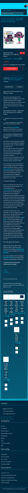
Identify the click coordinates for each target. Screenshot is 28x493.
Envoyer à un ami (18, 58)
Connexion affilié (5, 464)
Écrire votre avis (7, 58)
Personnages (19, 18)
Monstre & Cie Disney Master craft (22, 306)
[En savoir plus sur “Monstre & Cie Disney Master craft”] (22, 318)
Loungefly (18, 249)
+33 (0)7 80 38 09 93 (8, 411)
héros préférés (7, 169)
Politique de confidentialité (7, 477)
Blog (2, 445)
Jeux (2, 440)
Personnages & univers (6, 433)
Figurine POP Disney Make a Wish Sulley (11, 307)
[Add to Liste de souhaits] (20, 58)
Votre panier (4, 454)
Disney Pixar (13, 78)
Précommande (4, 431)
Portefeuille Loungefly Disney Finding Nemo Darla (6, 371)
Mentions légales (5, 482)
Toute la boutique (5, 443)
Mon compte (4, 459)
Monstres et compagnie (7, 20)
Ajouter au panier (11, 68)
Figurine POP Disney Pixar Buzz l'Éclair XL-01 (6, 307)
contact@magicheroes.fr (9, 413)
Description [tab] (9, 87)
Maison (2, 438)
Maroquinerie (4, 436)
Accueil (3, 18)
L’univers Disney (7, 190)
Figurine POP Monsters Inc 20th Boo (16, 306)
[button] (6, 321)
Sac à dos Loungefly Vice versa (17, 337)
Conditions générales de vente (8, 475)
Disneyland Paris (7, 257)
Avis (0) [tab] (19, 87)
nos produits (15, 127)
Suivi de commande (6, 461)
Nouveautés (4, 428)
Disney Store (10, 18)
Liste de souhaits (5, 457)
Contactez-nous (5, 473)
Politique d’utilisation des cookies (9, 480)
